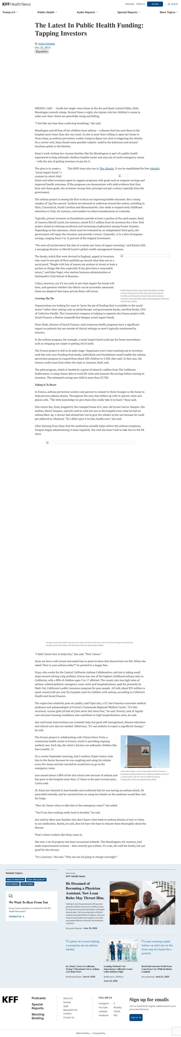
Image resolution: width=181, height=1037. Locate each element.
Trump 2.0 (9, 12)
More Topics (167, 12)
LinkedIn (103, 1011)
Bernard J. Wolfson (114, 976)
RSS (116, 1015)
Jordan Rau (149, 976)
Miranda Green (75, 976)
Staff (65, 1006)
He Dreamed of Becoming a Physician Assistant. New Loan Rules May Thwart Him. (85, 890)
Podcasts (39, 998)
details (155, 168)
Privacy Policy (99, 1033)
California (27, 884)
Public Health (45, 12)
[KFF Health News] (17, 4)
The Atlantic (107, 168)
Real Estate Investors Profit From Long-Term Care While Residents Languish (157, 969)
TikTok (117, 1011)
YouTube (103, 1007)
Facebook (103, 1015)
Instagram (104, 1003)
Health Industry (15, 880)
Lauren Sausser (75, 928)
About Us (68, 998)
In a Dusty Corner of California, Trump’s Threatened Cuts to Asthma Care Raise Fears (82, 969)
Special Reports (127, 12)
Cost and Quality (36, 880)
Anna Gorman (46, 43)
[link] (42, 51)
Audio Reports (86, 12)
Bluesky (118, 1007)
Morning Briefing (38, 1016)
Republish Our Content (70, 1011)
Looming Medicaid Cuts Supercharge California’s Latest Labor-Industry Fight (118, 969)
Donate (155, 4)
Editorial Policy (82, 1033)
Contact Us (15, 916)
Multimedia (12, 884)
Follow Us (140, 4)
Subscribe (129, 4)
